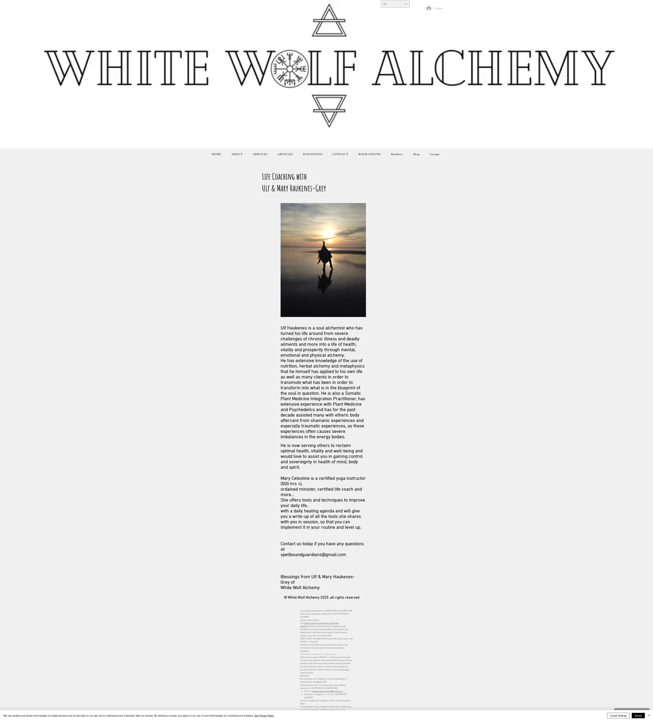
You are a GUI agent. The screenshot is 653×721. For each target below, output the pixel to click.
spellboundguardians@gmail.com (327, 691)
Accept (638, 715)
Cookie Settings (618, 715)
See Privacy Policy (264, 715)
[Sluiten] (649, 715)
